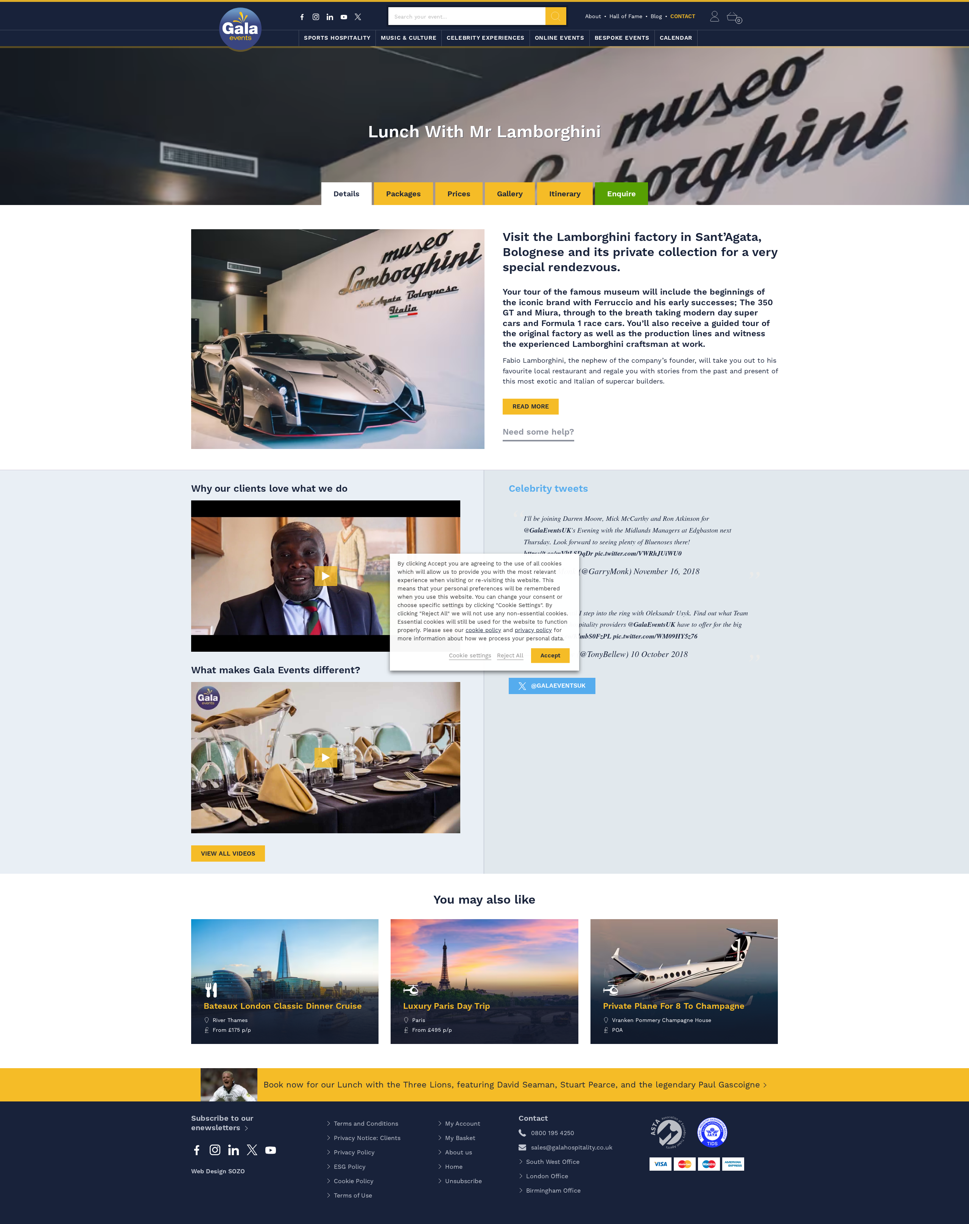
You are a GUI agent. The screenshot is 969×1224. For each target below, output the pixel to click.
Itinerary (565, 193)
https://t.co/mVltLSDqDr (558, 553)
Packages (403, 193)
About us (458, 1152)
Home (454, 1166)
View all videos (228, 853)
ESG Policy (350, 1166)
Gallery (510, 193)
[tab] (346, 193)
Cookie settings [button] (470, 655)
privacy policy (533, 630)
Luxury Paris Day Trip (446, 1006)
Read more (531, 406)
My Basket (460, 1138)
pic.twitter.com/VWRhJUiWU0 (638, 553)
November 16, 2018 (666, 570)
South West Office (553, 1161)
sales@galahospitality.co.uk (571, 1147)
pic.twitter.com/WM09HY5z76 (655, 636)
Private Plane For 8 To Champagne (674, 1006)
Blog (656, 16)
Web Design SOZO (218, 1171)
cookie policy (483, 630)
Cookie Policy (354, 1181)
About (593, 16)
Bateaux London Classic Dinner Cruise (283, 1006)
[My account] (714, 16)
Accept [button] (550, 655)
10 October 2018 (659, 653)
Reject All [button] (510, 655)
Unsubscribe (463, 1181)
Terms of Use (353, 1195)
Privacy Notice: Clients (367, 1138)
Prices (458, 193)
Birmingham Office (553, 1190)
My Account (462, 1123)
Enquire (621, 193)
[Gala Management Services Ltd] (240, 30)
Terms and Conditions (366, 1123)
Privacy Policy (354, 1152)
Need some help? (538, 431)
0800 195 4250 (552, 1133)
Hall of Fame (625, 16)
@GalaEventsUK (547, 530)
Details (346, 193)
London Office (547, 1176)
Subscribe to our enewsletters (222, 1123)
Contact (682, 16)
